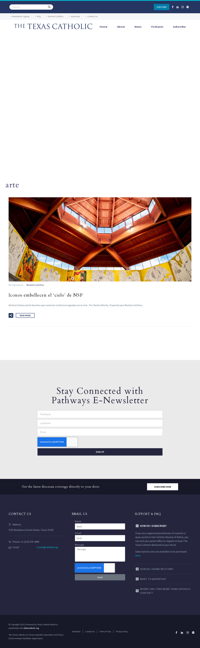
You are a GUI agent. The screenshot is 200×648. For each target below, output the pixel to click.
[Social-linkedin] (177, 7)
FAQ (39, 16)
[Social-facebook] (172, 7)
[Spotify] (187, 7)
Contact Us (93, 16)
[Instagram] (182, 7)
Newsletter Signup (21, 16)
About (121, 26)
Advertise (75, 16)
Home (103, 26)
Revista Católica (55, 16)
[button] (49, 7)
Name (78, 521)
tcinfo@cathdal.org (47, 547)
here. (138, 555)
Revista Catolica (35, 284)
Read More (25, 315)
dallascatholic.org (31, 628)
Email (78, 533)
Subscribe (179, 26)
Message (79, 544)
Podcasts (157, 26)
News (138, 26)
